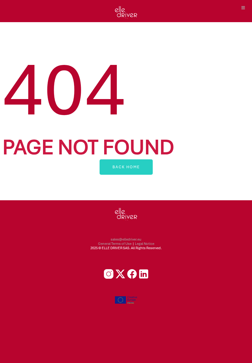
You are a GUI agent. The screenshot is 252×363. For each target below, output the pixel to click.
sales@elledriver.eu (126, 239)
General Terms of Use (115, 243)
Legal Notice (144, 243)
